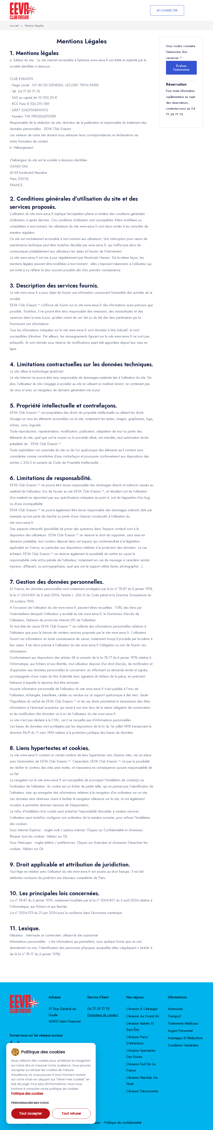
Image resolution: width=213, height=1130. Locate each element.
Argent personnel (180, 1030)
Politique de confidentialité (122, 1122)
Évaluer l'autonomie (181, 68)
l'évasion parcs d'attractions (137, 1040)
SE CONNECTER (167, 10)
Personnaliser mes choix (30, 1103)
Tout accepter (30, 1113)
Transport (174, 1016)
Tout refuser (71, 1113)
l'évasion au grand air (142, 1016)
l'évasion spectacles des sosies (141, 1053)
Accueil (14, 26)
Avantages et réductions (185, 1038)
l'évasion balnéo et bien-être (140, 1026)
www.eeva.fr (99, 60)
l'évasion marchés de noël (142, 1080)
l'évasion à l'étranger (142, 1008)
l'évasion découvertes (142, 1091)
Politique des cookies (27, 1093)
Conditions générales (183, 1045)
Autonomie (175, 1008)
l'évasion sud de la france (140, 1067)
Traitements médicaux (183, 1023)
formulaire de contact (33, 141)
